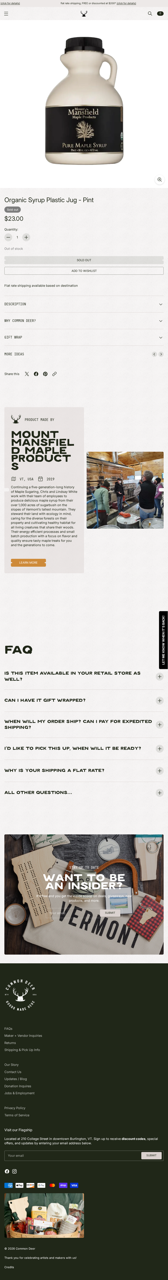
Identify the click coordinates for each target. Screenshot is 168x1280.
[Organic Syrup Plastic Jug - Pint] (84, 104)
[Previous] (154, 354)
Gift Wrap (13, 337)
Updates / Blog (15, 1079)
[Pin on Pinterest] (45, 374)
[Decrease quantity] (8, 237)
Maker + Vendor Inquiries (23, 1036)
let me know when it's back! (163, 640)
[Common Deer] (84, 13)
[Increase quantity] (26, 237)
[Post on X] (27, 374)
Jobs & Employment (19, 1093)
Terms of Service (16, 1115)
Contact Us (12, 1072)
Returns (10, 1043)
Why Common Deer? (20, 321)
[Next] (161, 354)
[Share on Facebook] (36, 374)
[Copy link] (54, 374)
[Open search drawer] (150, 13)
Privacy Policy (14, 1108)
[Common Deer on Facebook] (7, 1171)
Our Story (11, 1065)
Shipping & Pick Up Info (22, 1050)
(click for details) (96, 3)
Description (15, 304)
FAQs (8, 1029)
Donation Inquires (17, 1086)
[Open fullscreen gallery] (159, 179)
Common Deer (25, 1248)
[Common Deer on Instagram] (14, 1171)
